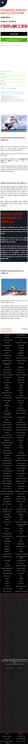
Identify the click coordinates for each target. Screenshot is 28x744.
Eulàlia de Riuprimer (7, 360)
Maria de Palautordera (7, 568)
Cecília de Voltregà (21, 499)
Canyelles (7, 455)
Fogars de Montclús (21, 586)
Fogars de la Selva (7, 588)
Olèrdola (7, 538)
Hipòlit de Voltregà (21, 478)
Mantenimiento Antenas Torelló (7, 741)
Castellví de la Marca (7, 345)
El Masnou (7, 337)
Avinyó (21, 442)
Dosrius (7, 578)
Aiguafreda (7, 387)
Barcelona (7, 335)
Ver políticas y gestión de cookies (14, 664)
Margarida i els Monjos (21, 522)
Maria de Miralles (21, 568)
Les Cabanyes (7, 560)
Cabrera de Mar (21, 435)
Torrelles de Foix (21, 736)
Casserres (7, 528)
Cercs (20, 340)
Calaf (21, 506)
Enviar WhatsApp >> (13, 40)
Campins (21, 390)
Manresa (21, 403)
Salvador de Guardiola (21, 460)
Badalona (21, 440)
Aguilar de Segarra (7, 736)
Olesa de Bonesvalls (21, 536)
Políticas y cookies (21, 741)
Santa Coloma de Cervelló (21, 525)
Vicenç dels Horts (7, 501)
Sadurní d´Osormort (7, 504)
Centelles (7, 342)
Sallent (7, 419)
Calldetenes (7, 395)
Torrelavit (7, 738)
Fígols (21, 588)
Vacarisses (7, 549)
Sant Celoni (7, 565)
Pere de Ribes (21, 483)
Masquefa (20, 514)
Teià (21, 519)
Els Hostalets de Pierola (21, 337)
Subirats (7, 551)
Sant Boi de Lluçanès (21, 430)
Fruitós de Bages (21, 468)
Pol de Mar (21, 476)
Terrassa (7, 519)
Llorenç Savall (21, 486)
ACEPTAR (19, 667)
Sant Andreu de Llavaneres (7, 413)
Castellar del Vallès (21, 509)
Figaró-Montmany (7, 591)
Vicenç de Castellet (7, 460)
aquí (1, 102)
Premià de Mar (21, 372)
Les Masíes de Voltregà (21, 554)
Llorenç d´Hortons (7, 488)
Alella (21, 385)
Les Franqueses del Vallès (21, 557)
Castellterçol (21, 345)
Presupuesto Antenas (4, 45)
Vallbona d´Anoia (21, 546)
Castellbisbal (21, 382)
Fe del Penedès (7, 522)
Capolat (7, 353)
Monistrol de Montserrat (7, 374)
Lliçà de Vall (21, 573)
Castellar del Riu (7, 511)
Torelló (7, 524)
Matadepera (7, 514)
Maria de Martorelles (21, 565)
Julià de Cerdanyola (7, 453)
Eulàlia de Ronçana (21, 358)
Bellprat (21, 733)
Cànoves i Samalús (21, 455)
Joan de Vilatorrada (7, 397)
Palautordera (21, 493)
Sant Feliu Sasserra (21, 481)
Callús (21, 392)
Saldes (21, 551)
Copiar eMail (14, 34)
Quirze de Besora (21, 473)
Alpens (7, 385)
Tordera (7, 581)
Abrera (21, 581)
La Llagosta (7, 468)
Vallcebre (7, 546)
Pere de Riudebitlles (7, 483)
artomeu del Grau (21, 432)
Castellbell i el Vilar (7, 509)
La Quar (7, 563)
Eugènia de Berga (21, 360)
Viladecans (7, 440)
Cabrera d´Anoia (7, 372)
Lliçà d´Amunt (7, 576)
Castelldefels (7, 541)
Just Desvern (21, 488)
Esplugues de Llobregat (21, 591)
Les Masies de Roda (7, 556)
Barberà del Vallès (7, 355)
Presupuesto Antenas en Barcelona (14, 45)
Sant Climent (21, 563)
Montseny (21, 447)
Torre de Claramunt (21, 738)
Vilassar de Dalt (21, 422)
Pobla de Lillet (21, 380)
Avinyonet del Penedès (7, 442)
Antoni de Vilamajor (21, 410)
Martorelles (21, 363)
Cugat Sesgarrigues (7, 427)
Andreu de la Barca (21, 413)
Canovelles (7, 458)
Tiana (21, 516)
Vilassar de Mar (7, 450)
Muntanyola (7, 447)
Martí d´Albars (7, 486)
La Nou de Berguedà (21, 465)
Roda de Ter (21, 408)
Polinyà (7, 380)
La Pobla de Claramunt (7, 465)
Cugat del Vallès (21, 496)
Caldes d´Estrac (7, 445)
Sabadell (7, 496)
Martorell (7, 367)
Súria (21, 549)
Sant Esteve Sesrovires (7, 493)
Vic (7, 506)
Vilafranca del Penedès (7, 437)
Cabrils (7, 390)
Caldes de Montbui (7, 481)
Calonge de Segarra (7, 392)
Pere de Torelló (21, 463)
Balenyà (7, 358)
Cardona (7, 543)
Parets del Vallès (7, 533)
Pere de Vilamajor (7, 463)
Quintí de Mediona (7, 476)
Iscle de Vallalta (7, 400)
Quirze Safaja (21, 471)
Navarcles (7, 405)
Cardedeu (21, 350)
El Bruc (21, 576)
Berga (7, 733)
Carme (21, 528)
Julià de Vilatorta (7, 350)
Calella (21, 395)
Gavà (21, 533)
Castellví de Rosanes (21, 342)
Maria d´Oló (21, 347)
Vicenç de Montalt (21, 427)
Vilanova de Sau (7, 369)
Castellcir (21, 541)
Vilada (21, 504)
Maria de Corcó (21, 369)
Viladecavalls (21, 437)
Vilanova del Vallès (21, 424)
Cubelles (21, 578)
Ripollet (7, 410)
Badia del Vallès (7, 422)
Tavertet (7, 583)
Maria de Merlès (7, 570)
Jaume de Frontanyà (21, 397)
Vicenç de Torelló (21, 501)
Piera (7, 531)
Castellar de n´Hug (21, 511)
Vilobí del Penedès (7, 573)
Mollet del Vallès (7, 377)
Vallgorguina (21, 543)
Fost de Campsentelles (7, 471)
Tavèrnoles (21, 583)
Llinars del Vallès (7, 554)
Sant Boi (7, 432)
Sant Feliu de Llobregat (7, 491)
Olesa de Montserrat (7, 536)
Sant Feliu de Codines (21, 491)
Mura (21, 405)
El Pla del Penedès (21, 335)
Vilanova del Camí (7, 435)
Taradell (7, 586)
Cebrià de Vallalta (7, 430)
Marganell (20, 367)
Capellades (21, 353)
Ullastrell (7, 347)
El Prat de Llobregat (7, 340)
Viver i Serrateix (21, 570)
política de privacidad (13, 88)
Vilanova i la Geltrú (7, 424)
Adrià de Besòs (21, 417)
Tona (21, 450)
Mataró (21, 419)
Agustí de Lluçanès (7, 417)
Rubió (7, 403)
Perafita (21, 531)
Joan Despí (21, 453)
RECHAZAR (9, 667)
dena (21, 538)
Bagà (21, 387)
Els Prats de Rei (7, 516)
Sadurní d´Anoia (7, 499)
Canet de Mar (21, 458)
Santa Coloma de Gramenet (7, 363)
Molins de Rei (21, 377)
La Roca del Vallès (21, 560)
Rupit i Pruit (21, 400)
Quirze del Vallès (7, 473)
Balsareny (21, 355)
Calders (21, 445)
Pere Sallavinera (7, 478)
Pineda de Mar (7, 382)
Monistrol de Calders (21, 374)
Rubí (7, 408)
